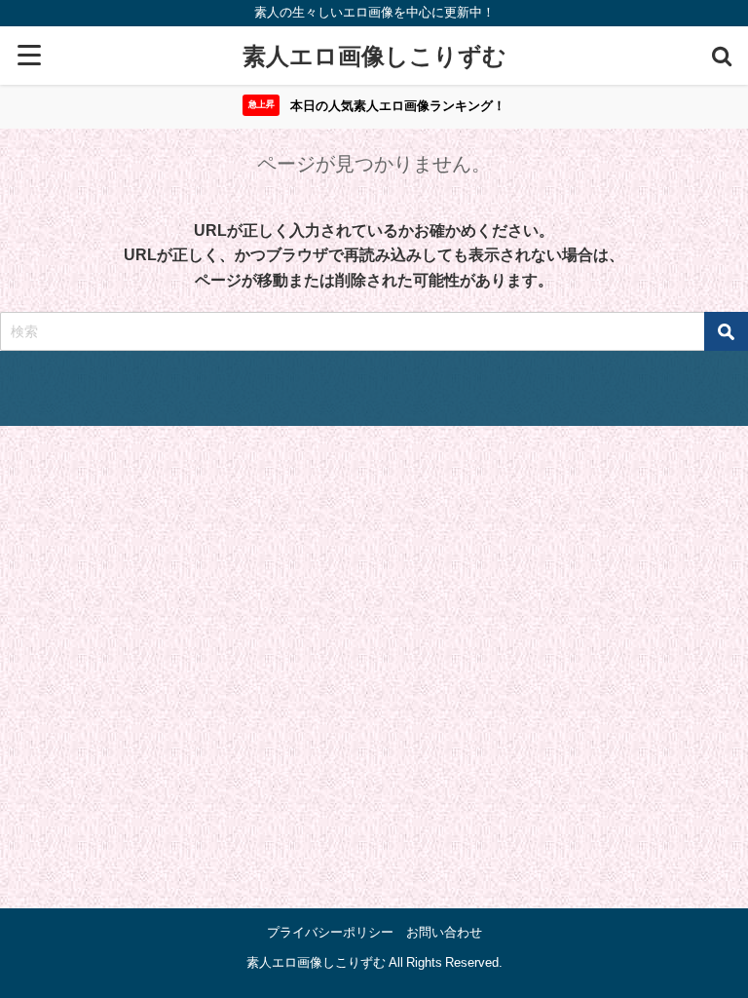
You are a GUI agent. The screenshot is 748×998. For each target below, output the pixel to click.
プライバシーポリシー (330, 932)
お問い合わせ (444, 932)
